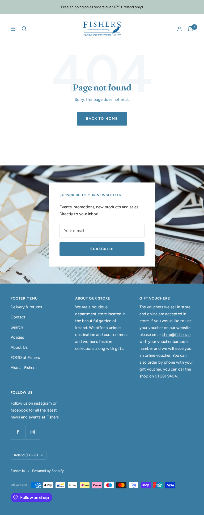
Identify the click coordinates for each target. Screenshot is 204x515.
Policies (17, 337)
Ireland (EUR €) (26, 455)
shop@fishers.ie (176, 334)
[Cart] (190, 28)
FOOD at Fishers (25, 357)
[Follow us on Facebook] (18, 432)
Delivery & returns (26, 307)
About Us (19, 347)
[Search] (24, 28)
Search (17, 327)
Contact (18, 317)
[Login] (179, 29)
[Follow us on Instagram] (32, 432)
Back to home (102, 119)
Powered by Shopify (48, 471)
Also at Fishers (23, 367)
